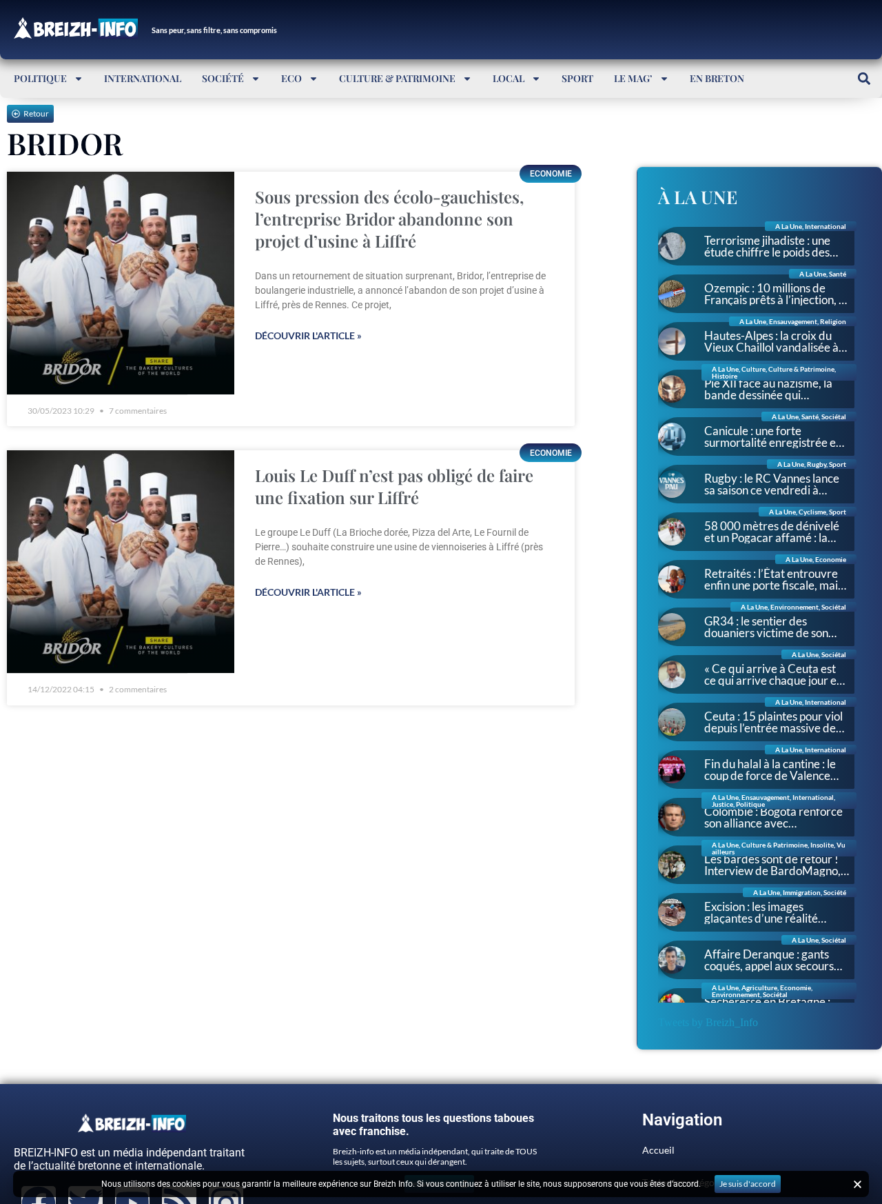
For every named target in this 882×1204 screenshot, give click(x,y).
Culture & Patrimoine (397, 78)
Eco (291, 78)
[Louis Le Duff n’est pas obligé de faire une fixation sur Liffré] (120, 561)
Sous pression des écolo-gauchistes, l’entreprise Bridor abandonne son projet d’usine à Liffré (389, 218)
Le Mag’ (633, 78)
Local (508, 78)
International (142, 78)
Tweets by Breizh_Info (708, 1022)
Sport (577, 78)
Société (223, 78)
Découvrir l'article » (308, 335)
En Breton (717, 78)
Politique (40, 78)
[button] (863, 78)
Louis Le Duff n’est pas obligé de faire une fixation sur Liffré (394, 486)
